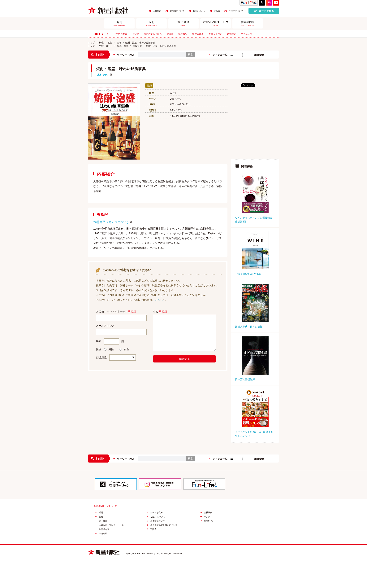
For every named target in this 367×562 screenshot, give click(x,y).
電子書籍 (103, 521)
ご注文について (236, 11)
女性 (126, 349)
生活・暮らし (106, 46)
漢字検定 (183, 34)
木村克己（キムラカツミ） (111, 222)
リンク (207, 517)
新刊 (101, 513)
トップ (91, 43)
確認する (184, 358)
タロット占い (215, 34)
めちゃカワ (247, 34)
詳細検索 (259, 55)
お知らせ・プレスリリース (111, 525)
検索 (190, 54)
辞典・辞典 (122, 46)
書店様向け (104, 529)
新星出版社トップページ (105, 506)
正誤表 (217, 11)
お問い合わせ (199, 11)
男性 (111, 349)
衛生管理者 (198, 34)
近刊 (101, 517)
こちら (159, 299)
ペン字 (135, 34)
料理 (101, 43)
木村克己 (102, 74)
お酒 (110, 43)
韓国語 (170, 34)
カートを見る (156, 513)
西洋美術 (231, 34)
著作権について (177, 11)
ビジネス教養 (120, 34)
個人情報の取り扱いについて (164, 525)
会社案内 (157, 11)
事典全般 (137, 46)
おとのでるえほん (153, 34)
